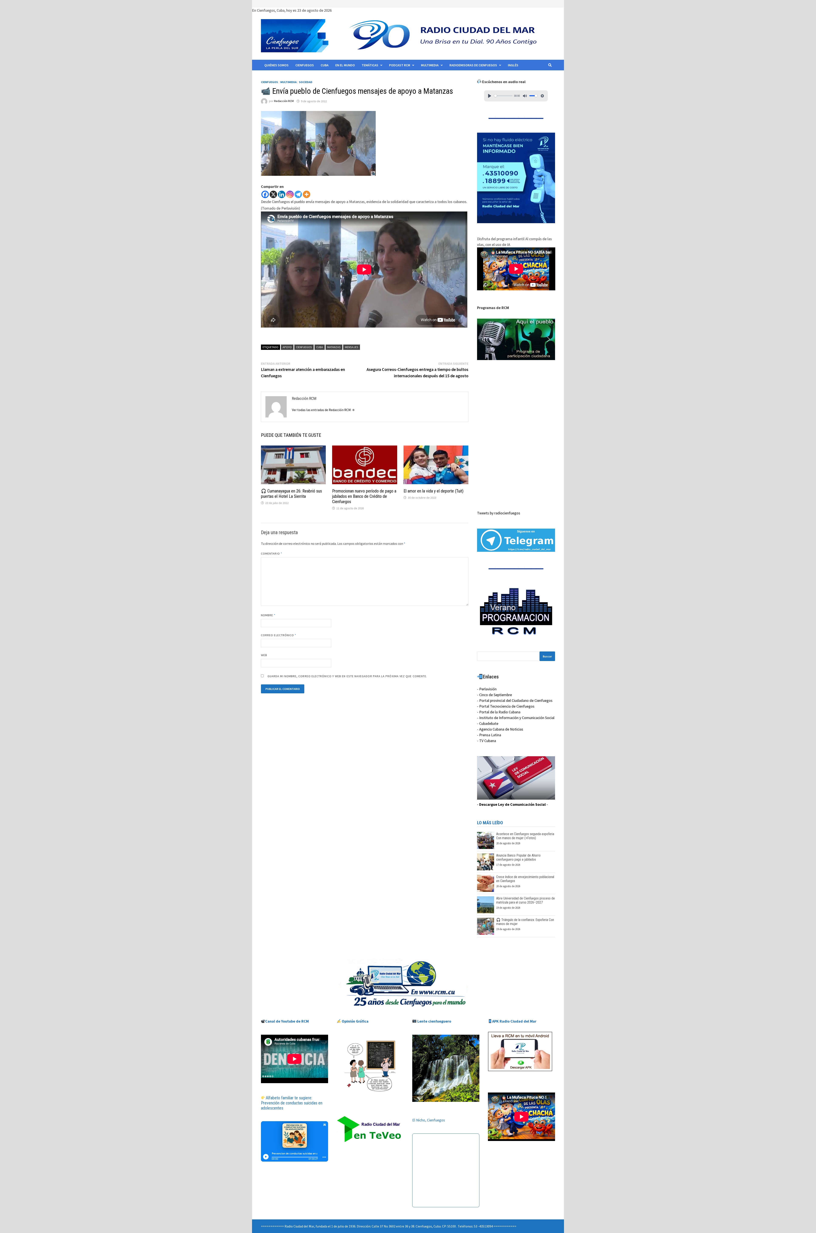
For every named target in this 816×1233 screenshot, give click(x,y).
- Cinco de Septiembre (494, 694)
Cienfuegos (304, 65)
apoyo (287, 347)
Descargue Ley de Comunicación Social (512, 804)
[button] (516, 339)
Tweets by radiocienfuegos (498, 513)
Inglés (513, 65)
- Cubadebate (487, 723)
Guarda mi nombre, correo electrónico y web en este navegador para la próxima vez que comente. (347, 676)
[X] (273, 194)
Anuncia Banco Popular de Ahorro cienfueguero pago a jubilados (518, 857)
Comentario (271, 553)
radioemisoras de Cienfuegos (473, 65)
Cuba (325, 65)
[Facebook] (265, 194)
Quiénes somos (276, 65)
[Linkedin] (281, 194)
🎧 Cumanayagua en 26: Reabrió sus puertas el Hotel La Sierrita (291, 493)
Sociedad (305, 82)
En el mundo (345, 65)
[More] (306, 194)
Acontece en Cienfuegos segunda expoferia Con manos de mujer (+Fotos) (525, 836)
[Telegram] (298, 194)
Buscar (547, 656)
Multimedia (430, 65)
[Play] (489, 95)
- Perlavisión (487, 689)
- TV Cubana (486, 740)
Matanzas (334, 347)
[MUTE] (524, 95)
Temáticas (370, 65)
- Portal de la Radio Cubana (498, 711)
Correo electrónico (278, 635)
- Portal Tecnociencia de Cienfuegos (505, 706)
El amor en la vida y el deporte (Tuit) (433, 491)
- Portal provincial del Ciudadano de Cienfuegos (514, 700)
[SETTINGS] (542, 95)
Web (264, 655)
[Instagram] (290, 194)
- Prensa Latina (489, 734)
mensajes (351, 347)
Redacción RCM (284, 101)
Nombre (268, 615)
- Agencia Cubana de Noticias (500, 729)
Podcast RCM (399, 65)
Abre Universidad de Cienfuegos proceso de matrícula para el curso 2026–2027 (525, 900)
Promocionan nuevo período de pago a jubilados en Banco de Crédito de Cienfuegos (364, 496)
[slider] (503, 96)
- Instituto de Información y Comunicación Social (515, 717)
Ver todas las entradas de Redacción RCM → (323, 410)
